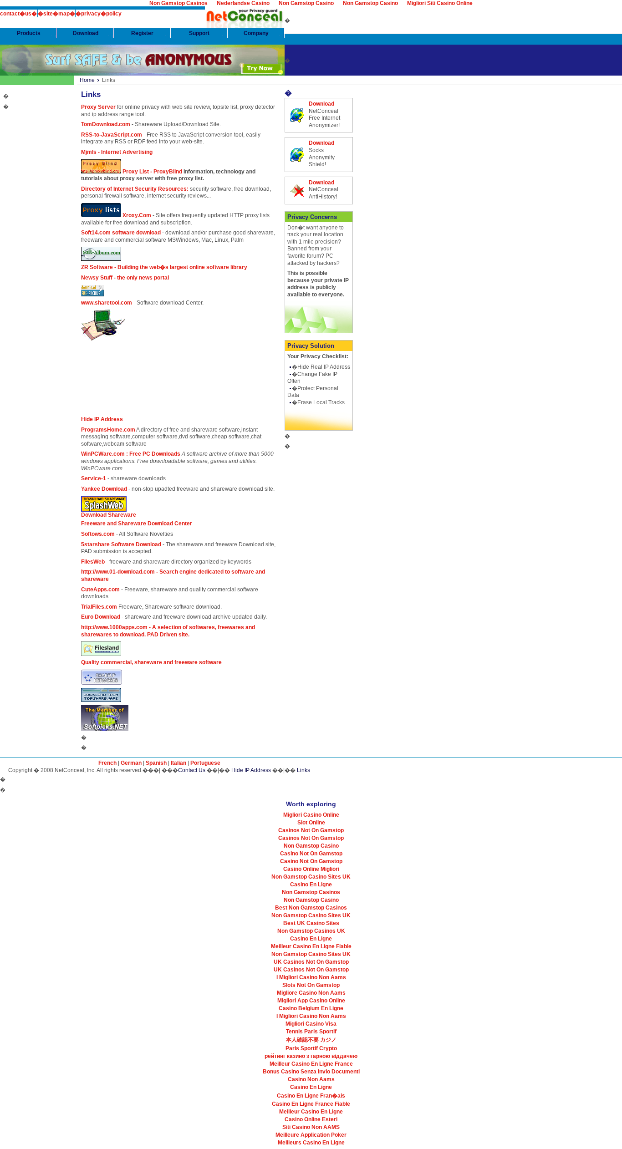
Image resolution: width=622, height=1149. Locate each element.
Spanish (156, 763)
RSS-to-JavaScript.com (111, 135)
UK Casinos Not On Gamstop (311, 962)
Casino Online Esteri (311, 1119)
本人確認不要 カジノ (311, 1040)
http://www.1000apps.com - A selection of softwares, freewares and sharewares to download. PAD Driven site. (168, 631)
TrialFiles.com (99, 607)
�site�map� (56, 13)
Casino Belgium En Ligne (311, 1008)
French (107, 763)
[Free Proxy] (101, 171)
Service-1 (93, 478)
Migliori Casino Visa (311, 1024)
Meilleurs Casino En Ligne (311, 1142)
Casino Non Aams (311, 1079)
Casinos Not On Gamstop (311, 830)
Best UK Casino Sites (311, 923)
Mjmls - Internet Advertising (117, 152)
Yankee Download (104, 489)
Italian (178, 763)
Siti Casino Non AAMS (311, 1127)
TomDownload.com (105, 124)
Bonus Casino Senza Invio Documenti (311, 1071)
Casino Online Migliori (311, 869)
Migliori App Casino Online (311, 1000)
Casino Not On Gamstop (311, 853)
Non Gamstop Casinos (311, 892)
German (131, 763)
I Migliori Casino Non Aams (311, 977)
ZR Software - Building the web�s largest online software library (164, 267)
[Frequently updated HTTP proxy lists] (101, 215)
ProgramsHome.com (108, 430)
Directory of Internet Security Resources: (135, 189)
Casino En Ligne (311, 884)
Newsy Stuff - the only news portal (125, 278)
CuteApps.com (100, 589)
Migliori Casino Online (311, 815)
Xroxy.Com (136, 215)
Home (87, 80)
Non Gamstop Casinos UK (311, 931)
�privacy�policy (99, 13)
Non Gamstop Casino (311, 846)
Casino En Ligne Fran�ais (311, 1096)
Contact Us (191, 770)
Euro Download (100, 617)
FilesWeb (93, 562)
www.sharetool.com (106, 303)
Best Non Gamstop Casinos (311, 908)
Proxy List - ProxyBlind (152, 171)
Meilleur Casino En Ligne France (311, 1064)
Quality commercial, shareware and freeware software (151, 662)
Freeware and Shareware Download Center (136, 523)
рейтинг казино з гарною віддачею (311, 1056)
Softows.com (98, 534)
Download (321, 104)
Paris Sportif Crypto (311, 1048)
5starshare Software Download (121, 544)
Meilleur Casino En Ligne (311, 1111)
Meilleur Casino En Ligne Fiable (311, 946)
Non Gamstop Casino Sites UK (311, 877)
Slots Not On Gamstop (311, 985)
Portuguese (205, 763)
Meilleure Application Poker (311, 1135)
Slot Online (311, 822)
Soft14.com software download (121, 232)
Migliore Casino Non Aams (311, 993)
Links (303, 770)
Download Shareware (108, 515)
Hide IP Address (102, 419)
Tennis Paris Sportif (311, 1031)
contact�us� (18, 13)
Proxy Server (98, 107)
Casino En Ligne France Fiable (311, 1104)
